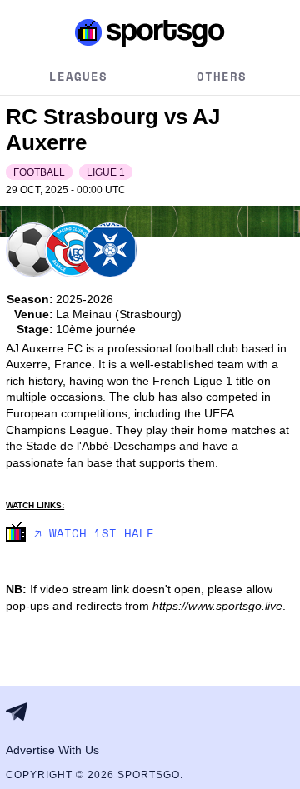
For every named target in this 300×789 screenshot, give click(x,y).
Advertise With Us (52, 750)
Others (222, 76)
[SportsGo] (150, 32)
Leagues (78, 76)
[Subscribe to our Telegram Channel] (22, 711)
